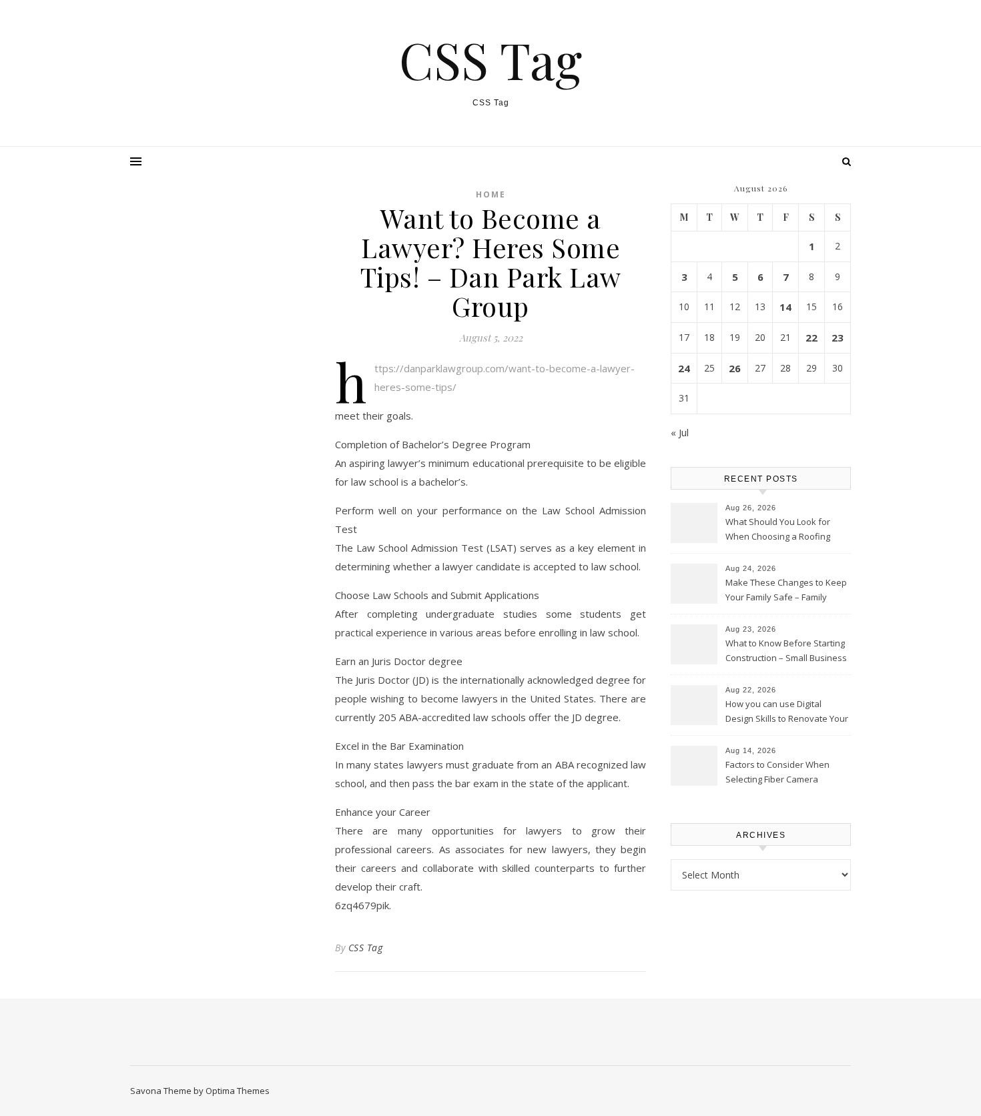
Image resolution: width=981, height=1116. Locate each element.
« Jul (680, 432)
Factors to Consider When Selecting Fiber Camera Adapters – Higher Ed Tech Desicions (778, 773)
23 (838, 337)
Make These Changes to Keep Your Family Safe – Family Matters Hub (786, 591)
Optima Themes (238, 1091)
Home (491, 194)
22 (811, 337)
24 (684, 368)
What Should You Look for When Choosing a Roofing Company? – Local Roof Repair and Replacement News (786, 530)
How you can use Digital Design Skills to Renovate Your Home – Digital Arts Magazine (786, 712)
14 (785, 307)
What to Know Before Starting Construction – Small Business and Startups (786, 651)
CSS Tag (490, 60)
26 (735, 368)
